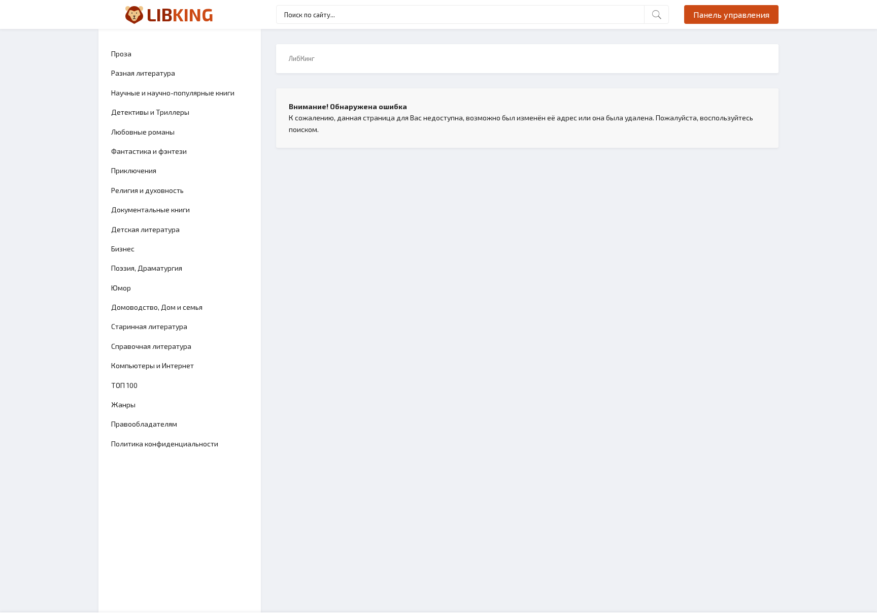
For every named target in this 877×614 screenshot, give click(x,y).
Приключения (133, 170)
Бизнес (122, 248)
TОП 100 (124, 385)
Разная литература (143, 73)
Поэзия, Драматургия (146, 268)
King (180, 14)
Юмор (121, 287)
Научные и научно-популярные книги (172, 92)
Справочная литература (151, 346)
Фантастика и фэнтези (149, 151)
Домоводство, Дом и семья (157, 307)
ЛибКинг (302, 58)
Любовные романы (143, 131)
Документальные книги (150, 209)
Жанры (123, 404)
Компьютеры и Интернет (152, 365)
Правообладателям (144, 423)
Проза (121, 53)
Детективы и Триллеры (150, 112)
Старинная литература (149, 326)
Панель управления (731, 14)
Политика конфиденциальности (164, 443)
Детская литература (145, 229)
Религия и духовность (147, 190)
